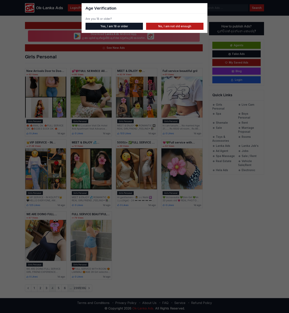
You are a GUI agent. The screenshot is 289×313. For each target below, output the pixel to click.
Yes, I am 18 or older (114, 26)
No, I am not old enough (174, 26)
